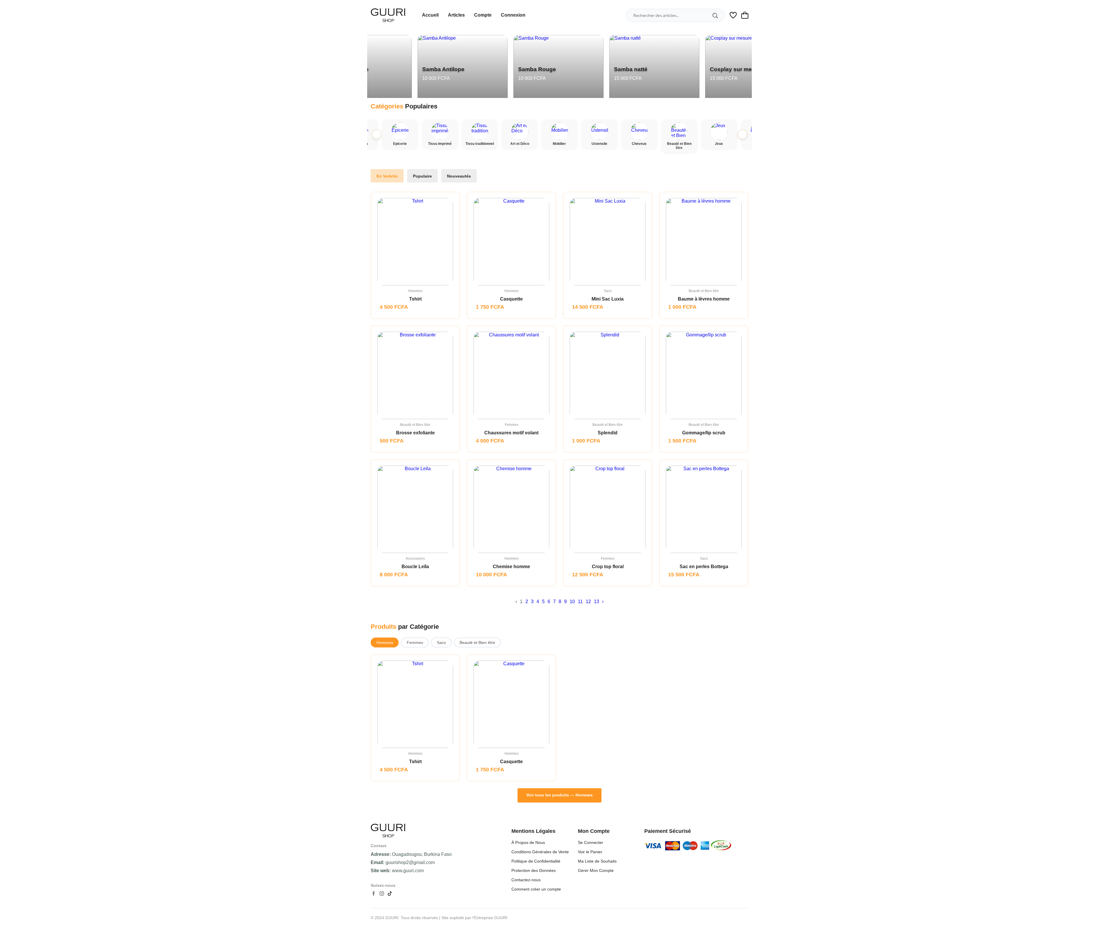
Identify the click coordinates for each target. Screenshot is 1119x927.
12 (588, 601)
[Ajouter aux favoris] (421, 242)
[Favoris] (421, 704)
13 (596, 601)
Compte (483, 15)
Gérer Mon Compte (596, 870)
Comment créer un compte (536, 889)
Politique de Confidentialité (535, 861)
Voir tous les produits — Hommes (559, 795)
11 (580, 601)
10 (572, 601)
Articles (456, 15)
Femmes (415, 642)
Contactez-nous (526, 879)
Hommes (384, 642)
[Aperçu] (407, 704)
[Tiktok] (390, 893)
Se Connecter (590, 842)
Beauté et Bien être (477, 642)
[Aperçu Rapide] (407, 242)
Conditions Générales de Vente (540, 851)
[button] (742, 134)
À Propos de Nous (528, 842)
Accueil (430, 15)
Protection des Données (533, 870)
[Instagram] (382, 893)
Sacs (441, 642)
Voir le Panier (590, 851)
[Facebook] (373, 893)
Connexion (513, 15)
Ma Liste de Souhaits (597, 861)
